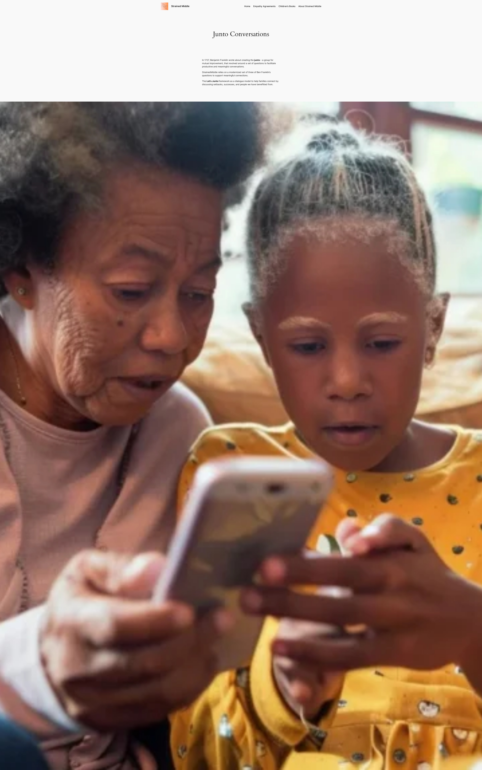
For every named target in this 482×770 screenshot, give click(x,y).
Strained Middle (180, 6)
